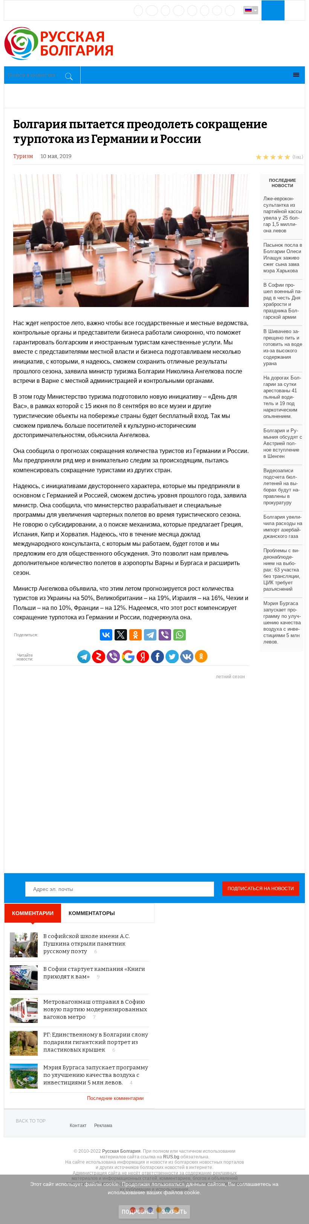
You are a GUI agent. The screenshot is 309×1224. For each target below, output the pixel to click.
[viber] (217, 10)
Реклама (103, 1125)
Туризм (23, 156)
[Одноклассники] (135, 634)
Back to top (31, 1121)
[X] (121, 634)
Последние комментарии (116, 1098)
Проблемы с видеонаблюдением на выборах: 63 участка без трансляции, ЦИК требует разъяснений (281, 570)
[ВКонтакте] (106, 634)
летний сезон (230, 676)
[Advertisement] (158, 777)
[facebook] (151, 10)
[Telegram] (205, 10)
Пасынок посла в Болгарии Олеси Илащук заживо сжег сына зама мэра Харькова (282, 257)
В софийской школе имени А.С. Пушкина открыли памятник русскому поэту (86, 944)
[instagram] (192, 10)
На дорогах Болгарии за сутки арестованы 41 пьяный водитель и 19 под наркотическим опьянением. (282, 397)
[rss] (229, 10)
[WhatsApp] (179, 634)
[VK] (138, 10)
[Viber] (165, 634)
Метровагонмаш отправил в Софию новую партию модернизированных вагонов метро (95, 1009)
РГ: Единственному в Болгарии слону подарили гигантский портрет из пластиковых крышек (95, 1042)
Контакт (78, 1125)
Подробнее (138, 1212)
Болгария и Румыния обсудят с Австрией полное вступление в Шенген (282, 443)
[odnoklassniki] (178, 10)
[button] (272, 10)
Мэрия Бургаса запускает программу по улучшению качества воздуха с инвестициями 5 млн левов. (282, 622)
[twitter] (165, 10)
